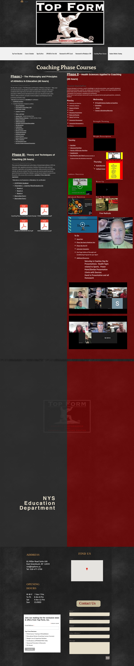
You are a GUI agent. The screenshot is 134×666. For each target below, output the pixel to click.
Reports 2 (20, 188)
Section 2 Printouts (20, 136)
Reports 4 (20, 193)
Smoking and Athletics (75, 103)
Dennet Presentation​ (20, 105)
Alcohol (71, 110)
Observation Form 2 (20, 198)
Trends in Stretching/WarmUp (104, 110)
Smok (70, 105)
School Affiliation (74, 633)
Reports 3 (20, 191)
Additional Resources (20, 121)
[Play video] (80, 186)
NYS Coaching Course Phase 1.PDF (24, 107)
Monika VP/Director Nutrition (78, 150)
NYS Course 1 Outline (20, 109)
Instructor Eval (19, 116)
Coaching (18, 111)
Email (71, 618)
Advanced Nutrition (76, 148)
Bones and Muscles (74, 115)
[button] (111, 133)
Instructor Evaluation (83, 249)
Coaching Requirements (21, 132)
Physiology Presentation (75, 112)
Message (72, 641)
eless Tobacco (75, 105)
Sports (71, 117)
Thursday (98, 162)
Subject (71, 626)
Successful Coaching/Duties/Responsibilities (25, 123)
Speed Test (80, 239)
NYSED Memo (19, 127)
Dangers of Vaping (74, 108)
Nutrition (73, 145)
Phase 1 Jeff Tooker (20, 114)
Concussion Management (75, 120)
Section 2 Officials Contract (21, 138)
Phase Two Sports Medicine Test (86, 242)
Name (71, 611)
